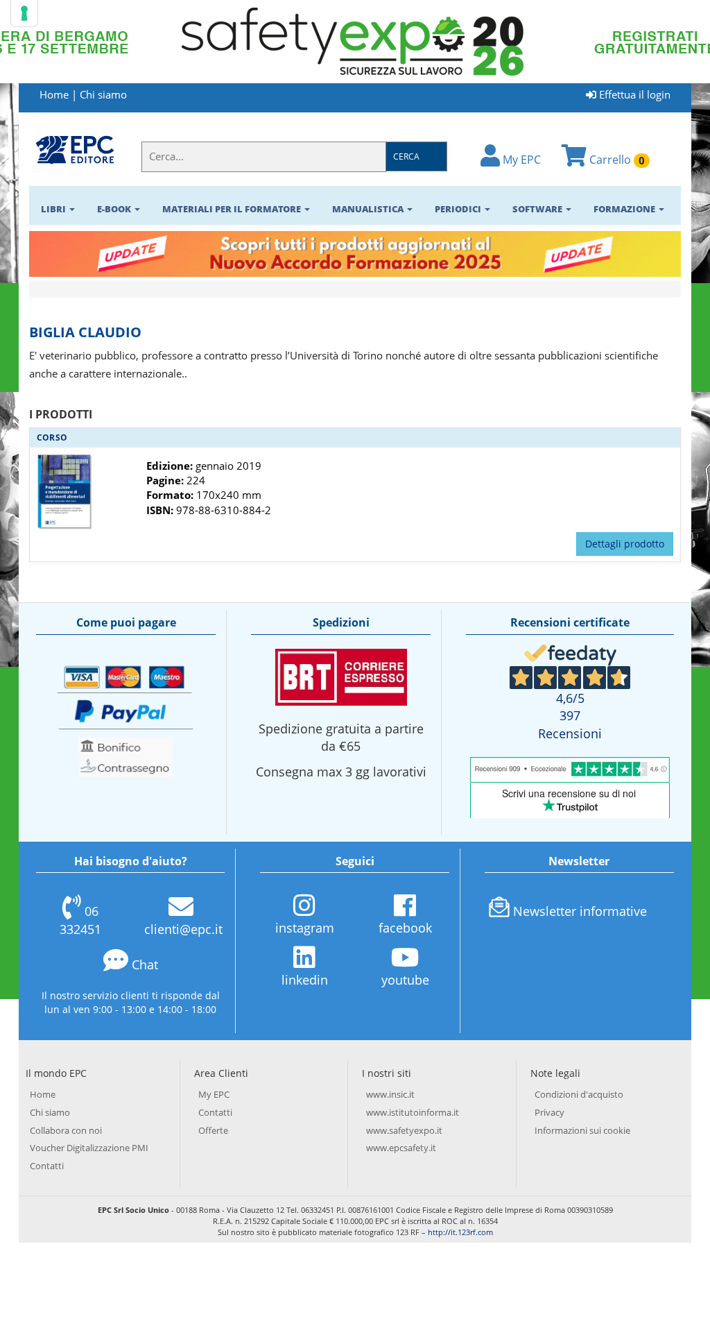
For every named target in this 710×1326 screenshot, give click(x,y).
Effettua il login (633, 94)
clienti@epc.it (183, 929)
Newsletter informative (580, 911)
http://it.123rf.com (460, 1232)
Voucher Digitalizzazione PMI (89, 1147)
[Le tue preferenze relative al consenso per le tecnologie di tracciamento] (24, 13)
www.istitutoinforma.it (412, 1112)
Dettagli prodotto (624, 543)
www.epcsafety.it (401, 1147)
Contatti (47, 1165)
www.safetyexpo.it (404, 1130)
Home (54, 94)
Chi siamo (103, 94)
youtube (405, 979)
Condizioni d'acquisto (579, 1094)
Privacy (549, 1112)
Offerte (213, 1130)
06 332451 (80, 920)
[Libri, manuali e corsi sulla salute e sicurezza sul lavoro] (75, 149)
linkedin (305, 979)
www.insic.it (390, 1094)
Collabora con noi (66, 1130)
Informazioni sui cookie (582, 1130)
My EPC (520, 159)
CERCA (406, 156)
